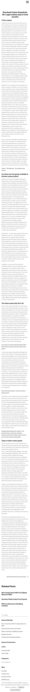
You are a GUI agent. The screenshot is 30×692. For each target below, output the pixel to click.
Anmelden (4, 671)
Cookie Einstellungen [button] (15, 690)
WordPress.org (5, 679)
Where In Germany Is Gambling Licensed (12, 631)
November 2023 (6, 650)
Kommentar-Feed (6, 676)
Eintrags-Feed (5, 673)
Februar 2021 (5, 653)
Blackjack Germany (7, 634)
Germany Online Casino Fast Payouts (14, 599)
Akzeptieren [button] (21, 687)
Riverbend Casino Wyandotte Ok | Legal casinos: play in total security (15, 14)
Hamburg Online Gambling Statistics (11, 637)
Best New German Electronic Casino (16, 576)
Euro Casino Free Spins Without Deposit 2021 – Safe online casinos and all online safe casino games (14, 346)
